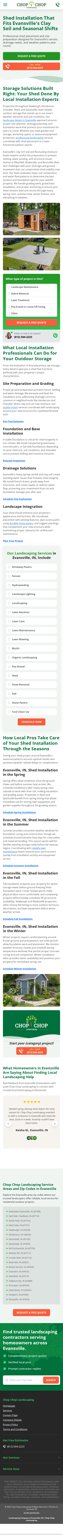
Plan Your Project (13, 541)
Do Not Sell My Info (31, 1513)
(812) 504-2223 (35, 66)
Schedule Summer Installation (20, 865)
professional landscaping (30, 137)
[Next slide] (55, 1124)
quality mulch (10, 407)
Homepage (9, 1405)
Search (51, 1380)
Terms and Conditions (15, 1429)
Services (7, 1410)
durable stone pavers (21, 523)
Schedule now (32, 721)
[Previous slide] (8, 1124)
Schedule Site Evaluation (17, 499)
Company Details (12, 1420)
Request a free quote (31, 56)
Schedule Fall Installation (18, 919)
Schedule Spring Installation (19, 812)
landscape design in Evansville (19, 120)
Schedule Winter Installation (19, 968)
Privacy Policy (10, 1424)
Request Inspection (14, 460)
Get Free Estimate (13, 421)
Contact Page (10, 1415)
